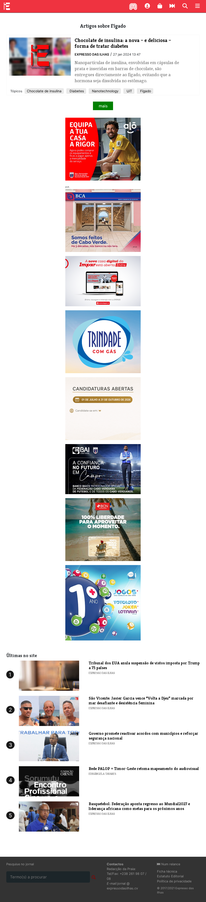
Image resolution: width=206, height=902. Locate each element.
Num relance (170, 864)
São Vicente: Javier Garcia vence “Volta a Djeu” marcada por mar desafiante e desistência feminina (141, 701)
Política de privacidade (174, 881)
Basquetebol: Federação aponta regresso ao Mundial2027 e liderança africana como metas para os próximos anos (139, 806)
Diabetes (76, 91)
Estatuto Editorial (170, 876)
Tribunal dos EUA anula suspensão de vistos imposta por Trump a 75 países (144, 665)
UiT (129, 91)
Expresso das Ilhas (92, 54)
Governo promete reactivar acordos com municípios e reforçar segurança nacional (143, 736)
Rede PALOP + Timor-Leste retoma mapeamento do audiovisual (144, 768)
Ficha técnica (167, 871)
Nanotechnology (105, 91)
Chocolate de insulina (44, 91)
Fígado (145, 91)
